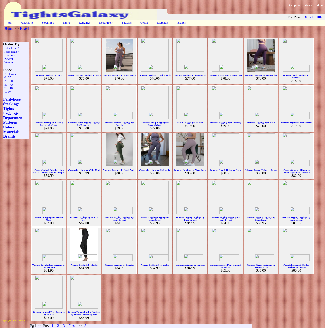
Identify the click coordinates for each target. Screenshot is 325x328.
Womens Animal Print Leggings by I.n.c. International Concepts (48, 171)
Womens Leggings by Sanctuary (225, 122)
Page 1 (24, 28)
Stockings (47, 22)
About (320, 5)
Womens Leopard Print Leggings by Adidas (225, 266)
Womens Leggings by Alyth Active (119, 75)
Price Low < (11, 48)
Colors (144, 22)
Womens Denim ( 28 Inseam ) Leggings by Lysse (49, 123)
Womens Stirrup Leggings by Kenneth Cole (261, 266)
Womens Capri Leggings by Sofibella (296, 76)
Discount (9, 55)
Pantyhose (27, 22)
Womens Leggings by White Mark (84, 170)
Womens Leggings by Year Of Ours (48, 218)
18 (305, 17)
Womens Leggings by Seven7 (190, 122)
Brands (181, 22)
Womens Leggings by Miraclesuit (155, 75)
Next (72, 326)
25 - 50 (8, 81)
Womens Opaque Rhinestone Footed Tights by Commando (296, 171)
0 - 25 (7, 77)
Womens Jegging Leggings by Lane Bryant (119, 218)
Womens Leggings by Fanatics (119, 265)
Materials (163, 22)
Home (9, 28)
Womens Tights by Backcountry (296, 122)
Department (106, 22)
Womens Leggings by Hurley (84, 265)
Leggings (84, 22)
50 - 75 (8, 84)
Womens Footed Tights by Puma (225, 170)
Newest (8, 58)
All (9, 22)
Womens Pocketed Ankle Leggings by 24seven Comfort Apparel (84, 313)
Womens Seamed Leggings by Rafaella (119, 123)
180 (319, 17)
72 (311, 17)
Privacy (308, 5)
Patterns (126, 22)
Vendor (8, 62)
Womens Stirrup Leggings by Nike (84, 75)
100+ (7, 91)
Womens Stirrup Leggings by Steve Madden (155, 123)
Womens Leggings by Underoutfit (190, 75)
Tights (66, 22)
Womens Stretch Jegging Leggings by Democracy (84, 123)
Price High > (11, 51)
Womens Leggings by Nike (48, 75)
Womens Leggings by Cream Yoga (225, 75)
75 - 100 (8, 88)
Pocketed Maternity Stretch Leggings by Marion (296, 266)
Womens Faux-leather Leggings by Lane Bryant (48, 266)
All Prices (9, 74)
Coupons (294, 5)
